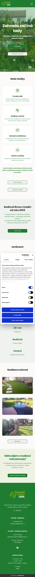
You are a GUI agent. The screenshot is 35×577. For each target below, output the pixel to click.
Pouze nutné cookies (17, 320)
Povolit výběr (17, 315)
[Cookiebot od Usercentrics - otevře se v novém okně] (22, 255)
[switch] (30, 292)
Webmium (21, 575)
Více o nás (17, 231)
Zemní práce (17, 182)
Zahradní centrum (17, 54)
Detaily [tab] (18, 259)
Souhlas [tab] (6, 259)
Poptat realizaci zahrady (17, 475)
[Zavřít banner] (32, 255)
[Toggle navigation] (32, 4)
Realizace (17, 46)
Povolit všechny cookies (17, 309)
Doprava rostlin (17, 190)
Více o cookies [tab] (29, 259)
